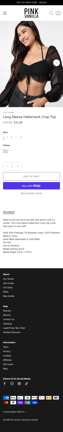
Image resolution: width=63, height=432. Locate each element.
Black (5, 150)
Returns (7, 315)
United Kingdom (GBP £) (13, 412)
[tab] (10, 211)
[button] (6, 62)
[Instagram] (11, 383)
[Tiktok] (26, 383)
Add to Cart (31, 176)
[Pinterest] (19, 383)
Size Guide (8, 283)
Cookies (7, 355)
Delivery (7, 310)
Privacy (7, 351)
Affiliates (7, 360)
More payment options (31, 193)
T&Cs (5, 347)
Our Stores (8, 278)
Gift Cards (8, 364)
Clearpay (7, 323)
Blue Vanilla (8, 296)
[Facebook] (4, 383)
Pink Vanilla (8, 112)
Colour (6, 145)
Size (5, 132)
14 (21, 137)
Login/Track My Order (14, 328)
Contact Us (8, 319)
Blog (5, 368)
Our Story (8, 287)
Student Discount (11, 332)
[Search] (51, 13)
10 (11, 137)
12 (16, 137)
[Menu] (5, 13)
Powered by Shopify (29, 420)
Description (9, 212)
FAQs (5, 291)
